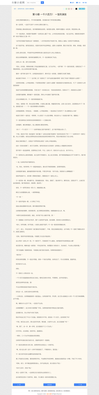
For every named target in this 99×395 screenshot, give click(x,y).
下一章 (80, 384)
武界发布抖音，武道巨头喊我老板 (26, 8)
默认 (82, 8)
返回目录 (49, 384)
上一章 (18, 384)
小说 (79, 2)
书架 (85, 2)
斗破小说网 (18, 2)
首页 (72, 2)
